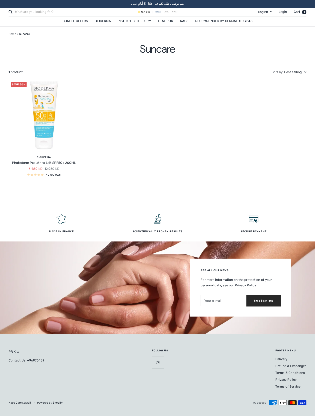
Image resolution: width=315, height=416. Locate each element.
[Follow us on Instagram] (158, 362)
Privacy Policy (245, 285)
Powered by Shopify (50, 402)
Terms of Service (287, 386)
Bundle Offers (75, 21)
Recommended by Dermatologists (223, 21)
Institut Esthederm (134, 21)
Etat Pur (165, 21)
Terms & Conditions (290, 373)
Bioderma (103, 21)
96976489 (37, 360)
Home (12, 34)
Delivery (281, 359)
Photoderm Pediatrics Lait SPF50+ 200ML (44, 163)
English (263, 12)
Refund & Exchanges (290, 366)
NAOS (184, 21)
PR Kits (14, 352)
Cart (299, 12)
